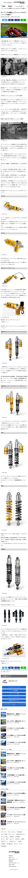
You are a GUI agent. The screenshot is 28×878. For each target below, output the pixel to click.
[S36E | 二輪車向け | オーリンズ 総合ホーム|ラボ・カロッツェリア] (14, 509)
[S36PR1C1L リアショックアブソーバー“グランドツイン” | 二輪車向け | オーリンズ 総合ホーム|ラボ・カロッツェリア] (14, 403)
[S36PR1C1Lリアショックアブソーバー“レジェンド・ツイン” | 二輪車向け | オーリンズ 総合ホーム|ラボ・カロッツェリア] (14, 349)
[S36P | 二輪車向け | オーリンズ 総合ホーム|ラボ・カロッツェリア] (14, 453)
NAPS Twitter (12, 864)
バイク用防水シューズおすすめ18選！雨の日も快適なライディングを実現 (16, 735)
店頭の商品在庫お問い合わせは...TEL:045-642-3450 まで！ (14, 704)
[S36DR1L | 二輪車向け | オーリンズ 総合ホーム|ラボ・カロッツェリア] (14, 572)
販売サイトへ (6, 321)
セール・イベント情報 (14, 693)
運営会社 (11, 855)
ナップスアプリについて (14, 697)
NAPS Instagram (12, 866)
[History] (14, 66)
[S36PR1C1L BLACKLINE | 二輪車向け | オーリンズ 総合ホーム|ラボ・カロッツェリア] (14, 616)
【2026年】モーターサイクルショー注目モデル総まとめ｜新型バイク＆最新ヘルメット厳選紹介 (17, 822)
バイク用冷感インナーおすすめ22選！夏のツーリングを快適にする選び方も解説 (16, 742)
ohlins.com (4, 76)
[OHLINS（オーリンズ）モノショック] (14, 308)
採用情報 (11, 861)
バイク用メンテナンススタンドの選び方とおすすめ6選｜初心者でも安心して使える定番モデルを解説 (17, 815)
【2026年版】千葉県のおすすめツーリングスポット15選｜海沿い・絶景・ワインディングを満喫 (17, 800)
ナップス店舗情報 (14, 690)
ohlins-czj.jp (4, 214)
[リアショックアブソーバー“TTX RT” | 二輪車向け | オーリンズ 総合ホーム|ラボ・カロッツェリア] (14, 245)
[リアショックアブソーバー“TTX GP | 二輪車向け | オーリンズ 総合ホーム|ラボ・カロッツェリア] (14, 206)
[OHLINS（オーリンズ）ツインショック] (14, 649)
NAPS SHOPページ (13, 859)
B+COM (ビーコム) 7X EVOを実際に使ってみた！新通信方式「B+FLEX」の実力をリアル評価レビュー (17, 793)
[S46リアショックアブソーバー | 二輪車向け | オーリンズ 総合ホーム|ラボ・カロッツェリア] (14, 278)
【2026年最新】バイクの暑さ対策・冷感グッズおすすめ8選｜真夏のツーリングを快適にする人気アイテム (17, 775)
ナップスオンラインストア (14, 687)
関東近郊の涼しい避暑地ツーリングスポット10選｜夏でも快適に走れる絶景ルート (16, 714)
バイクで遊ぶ (9, 802)
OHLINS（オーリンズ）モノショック (10, 319)
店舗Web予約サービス (14, 700)
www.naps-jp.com (5, 317)
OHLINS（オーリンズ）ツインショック (11, 661)
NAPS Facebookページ (14, 862)
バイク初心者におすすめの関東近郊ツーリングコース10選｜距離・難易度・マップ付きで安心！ (16, 807)
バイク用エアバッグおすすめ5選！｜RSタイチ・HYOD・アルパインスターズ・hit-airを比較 (17, 728)
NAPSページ (11, 857)
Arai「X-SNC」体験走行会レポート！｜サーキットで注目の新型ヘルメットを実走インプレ (16, 721)
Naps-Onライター (13, 681)
